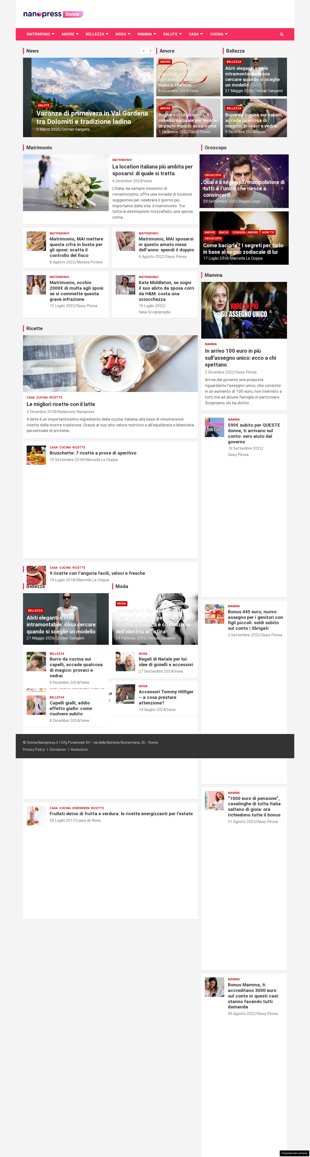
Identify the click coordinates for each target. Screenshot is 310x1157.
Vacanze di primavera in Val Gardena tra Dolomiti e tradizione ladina (84, 117)
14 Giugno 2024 (152, 709)
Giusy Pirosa (200, 131)
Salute (170, 34)
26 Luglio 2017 (62, 820)
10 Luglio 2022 (151, 305)
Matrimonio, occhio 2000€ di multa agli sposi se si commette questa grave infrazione (76, 291)
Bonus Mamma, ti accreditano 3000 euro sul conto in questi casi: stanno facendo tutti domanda (253, 996)
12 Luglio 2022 (62, 305)
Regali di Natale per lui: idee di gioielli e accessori (166, 661)
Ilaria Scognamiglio (154, 312)
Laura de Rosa (89, 820)
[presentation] (143, 51)
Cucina (216, 34)
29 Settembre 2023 (220, 201)
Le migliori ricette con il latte (61, 404)
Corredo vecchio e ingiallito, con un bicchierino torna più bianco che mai (181, 76)
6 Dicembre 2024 (173, 90)
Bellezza (95, 34)
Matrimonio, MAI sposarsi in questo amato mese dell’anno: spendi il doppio (166, 244)
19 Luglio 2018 (62, 580)
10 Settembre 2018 (67, 459)
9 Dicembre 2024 (240, 131)
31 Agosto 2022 (242, 821)
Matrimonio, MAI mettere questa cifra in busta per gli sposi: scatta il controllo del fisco (76, 247)
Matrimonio (38, 34)
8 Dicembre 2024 (64, 720)
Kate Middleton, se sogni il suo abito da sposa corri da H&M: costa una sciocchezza (166, 291)
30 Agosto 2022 (242, 1013)
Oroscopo (213, 175)
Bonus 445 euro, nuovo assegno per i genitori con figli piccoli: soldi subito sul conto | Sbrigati (255, 620)
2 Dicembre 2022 (219, 372)
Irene (194, 90)
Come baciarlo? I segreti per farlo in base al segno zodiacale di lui (243, 248)
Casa (194, 34)
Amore (68, 34)
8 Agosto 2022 (62, 262)
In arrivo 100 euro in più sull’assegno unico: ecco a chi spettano (240, 358)
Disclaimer (58, 749)
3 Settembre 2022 (244, 635)
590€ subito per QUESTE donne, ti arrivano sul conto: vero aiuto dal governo (254, 433)
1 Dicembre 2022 (173, 131)
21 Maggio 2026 (239, 90)
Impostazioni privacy (294, 1153)
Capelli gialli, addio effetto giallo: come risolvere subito (71, 708)
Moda (121, 34)
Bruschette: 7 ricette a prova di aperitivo (93, 453)
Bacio (223, 232)
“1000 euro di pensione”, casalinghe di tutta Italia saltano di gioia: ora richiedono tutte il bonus (254, 807)
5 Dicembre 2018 (41, 411)
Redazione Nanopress (76, 411)
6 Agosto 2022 (151, 256)
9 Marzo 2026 (39, 129)
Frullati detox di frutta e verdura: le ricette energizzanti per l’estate (121, 813)
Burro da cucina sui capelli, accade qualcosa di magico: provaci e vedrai (254, 120)
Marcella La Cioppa (101, 459)
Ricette (55, 397)
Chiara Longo (250, 201)
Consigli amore (245, 232)
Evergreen (80, 808)
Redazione (79, 749)
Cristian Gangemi (67, 129)
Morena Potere (90, 262)
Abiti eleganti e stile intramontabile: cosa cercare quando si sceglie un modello (252, 76)
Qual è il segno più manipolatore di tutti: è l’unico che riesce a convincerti (244, 188)
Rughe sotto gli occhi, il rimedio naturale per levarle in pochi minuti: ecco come (188, 120)
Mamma (145, 34)
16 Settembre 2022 (245, 448)
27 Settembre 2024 (156, 671)
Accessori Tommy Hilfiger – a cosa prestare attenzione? (166, 697)
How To (268, 232)
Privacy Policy (34, 749)
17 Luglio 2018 (215, 258)
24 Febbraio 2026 (131, 638)
